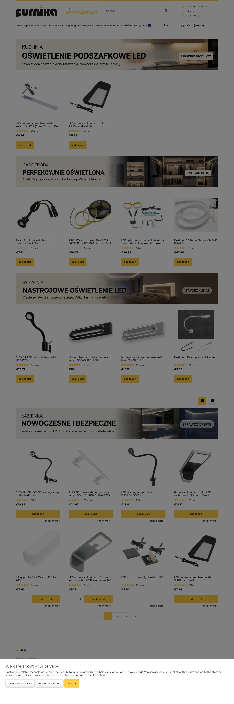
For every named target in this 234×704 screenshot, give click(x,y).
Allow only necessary (20, 683)
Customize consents (49, 683)
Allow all (72, 683)
